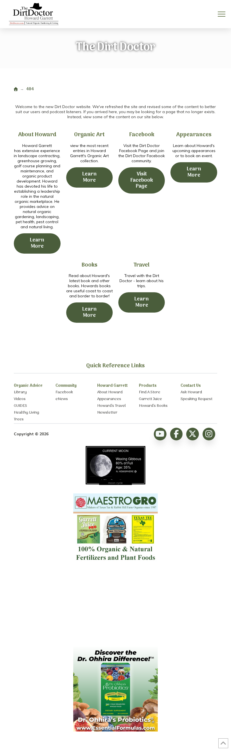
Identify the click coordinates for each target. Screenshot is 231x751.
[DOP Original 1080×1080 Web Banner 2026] (115, 730)
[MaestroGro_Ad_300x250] (115, 562)
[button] (221, 14)
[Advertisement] (115, 606)
